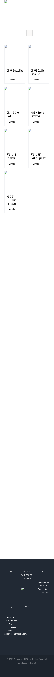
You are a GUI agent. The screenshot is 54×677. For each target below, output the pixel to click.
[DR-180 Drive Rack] (15, 97)
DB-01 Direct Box (15, 70)
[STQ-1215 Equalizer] (15, 139)
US (43, 572)
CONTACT (27, 607)
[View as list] (29, 33)
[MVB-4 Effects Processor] (39, 97)
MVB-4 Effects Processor (37, 114)
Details (12, 80)
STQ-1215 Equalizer (11, 156)
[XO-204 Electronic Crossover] (15, 181)
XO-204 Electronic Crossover (11, 200)
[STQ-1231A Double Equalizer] (39, 139)
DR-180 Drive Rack (13, 114)
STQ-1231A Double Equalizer (38, 156)
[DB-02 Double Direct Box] (39, 55)
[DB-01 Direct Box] (15, 55)
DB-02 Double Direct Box (37, 72)
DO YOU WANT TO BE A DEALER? (26, 575)
